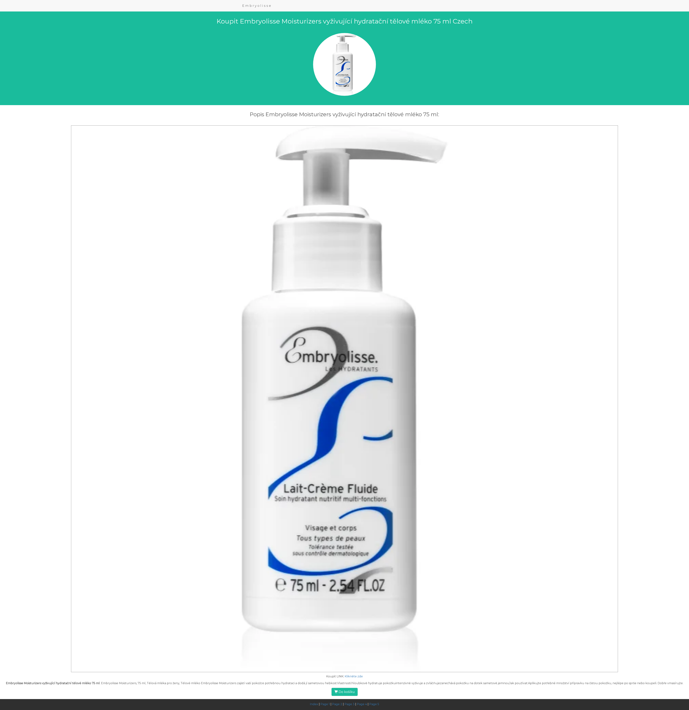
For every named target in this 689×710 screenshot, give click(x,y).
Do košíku (346, 692)
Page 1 (325, 704)
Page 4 (362, 704)
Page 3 (349, 704)
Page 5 (374, 704)
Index (314, 704)
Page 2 (337, 704)
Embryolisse (257, 6)
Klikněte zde (354, 676)
